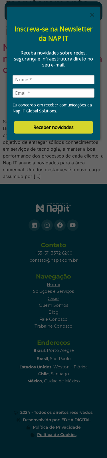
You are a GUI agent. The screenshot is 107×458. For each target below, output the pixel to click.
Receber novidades (53, 127)
